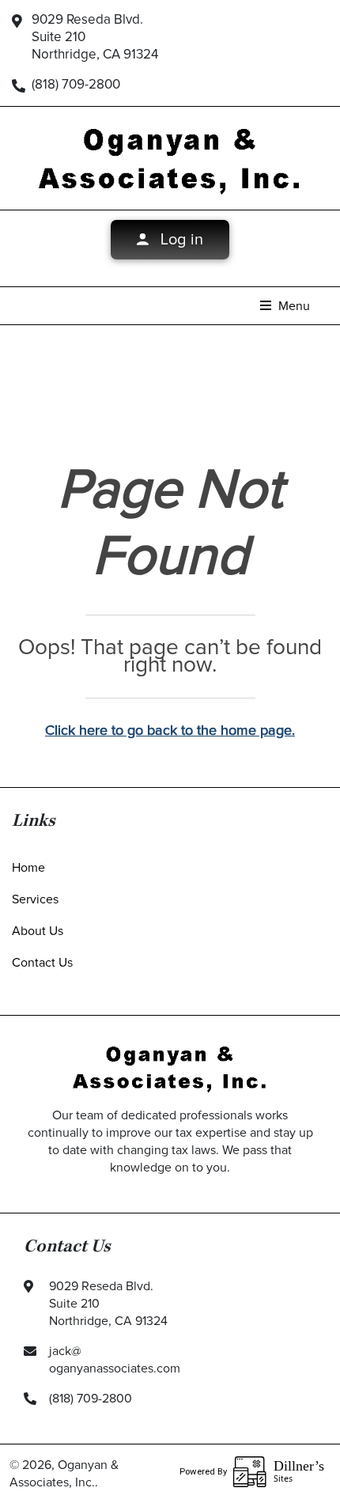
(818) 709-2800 (76, 85)
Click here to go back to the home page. (170, 731)
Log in (180, 240)
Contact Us (42, 962)
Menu (292, 306)
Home (28, 867)
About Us (37, 931)
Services (35, 899)
